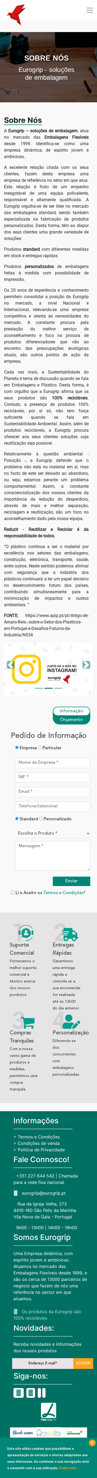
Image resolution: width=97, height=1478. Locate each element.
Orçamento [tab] (71, 720)
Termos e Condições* (64, 893)
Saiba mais (67, 1468)
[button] (11, 669)
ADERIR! (83, 1363)
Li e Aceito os (50, 893)
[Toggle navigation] (89, 10)
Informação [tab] (71, 711)
